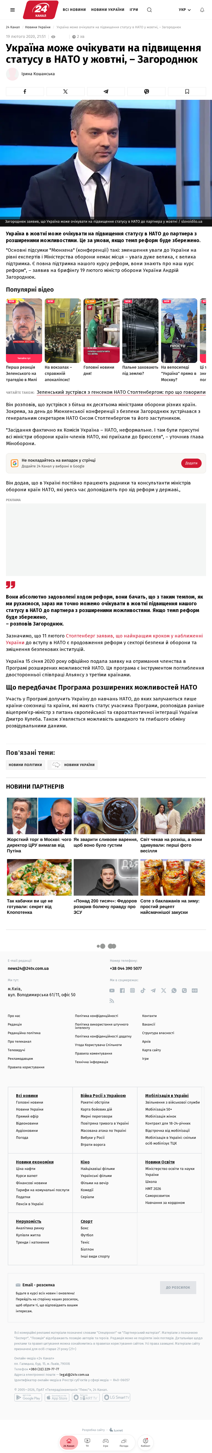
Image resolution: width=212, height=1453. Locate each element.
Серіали (87, 1197)
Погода (22, 1137)
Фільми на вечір (94, 1183)
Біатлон (87, 1249)
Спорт (87, 1221)
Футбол (87, 1235)
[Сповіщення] (202, 9)
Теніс (85, 1242)
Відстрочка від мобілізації (167, 1130)
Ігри (134, 10)
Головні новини (29, 1102)
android (28, 1397)
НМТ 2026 (153, 1189)
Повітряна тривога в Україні (105, 1123)
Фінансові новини (31, 1183)
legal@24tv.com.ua (74, 1375)
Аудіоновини (27, 1130)
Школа (151, 1182)
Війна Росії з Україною (103, 1095)
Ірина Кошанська (38, 74)
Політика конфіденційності (96, 1016)
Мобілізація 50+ (158, 1109)
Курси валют (26, 1176)
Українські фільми (96, 1176)
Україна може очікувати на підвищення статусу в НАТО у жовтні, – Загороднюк (119, 27)
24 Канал (13, 27)
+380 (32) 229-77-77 (44, 1369)
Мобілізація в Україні (167, 1095)
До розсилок (178, 1288)
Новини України (108, 10)
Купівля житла (28, 1235)
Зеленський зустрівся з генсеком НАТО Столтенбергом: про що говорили (121, 392)
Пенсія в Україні (29, 1204)
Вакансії (148, 1024)
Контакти (149, 1016)
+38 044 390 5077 (126, 968)
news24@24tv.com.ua (28, 968)
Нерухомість (28, 1221)
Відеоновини (27, 1123)
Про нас (14, 1016)
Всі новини (74, 10)
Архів (146, 1041)
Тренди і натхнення (32, 1242)
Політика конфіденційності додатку (103, 1036)
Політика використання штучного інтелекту (101, 1026)
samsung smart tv (116, 1397)
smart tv (86, 1397)
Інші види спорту (95, 1256)
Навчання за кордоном (165, 1203)
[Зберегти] (187, 91)
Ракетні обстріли (95, 1102)
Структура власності (158, 1033)
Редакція (15, 1024)
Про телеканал (19, 1041)
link (111, 990)
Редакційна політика (24, 1033)
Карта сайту (151, 1050)
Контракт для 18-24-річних (167, 1123)
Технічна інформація (91, 1062)
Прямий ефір (27, 1116)
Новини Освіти (160, 1162)
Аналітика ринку (30, 1228)
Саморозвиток (157, 1196)
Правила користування (26, 1067)
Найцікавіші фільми (98, 1169)
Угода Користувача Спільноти (98, 1045)
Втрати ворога (93, 1144)
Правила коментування (93, 1053)
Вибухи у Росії (92, 1137)
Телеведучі (16, 1050)
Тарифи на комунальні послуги (42, 1190)
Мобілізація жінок (160, 1116)
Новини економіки (35, 1162)
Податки (23, 1197)
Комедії (87, 1190)
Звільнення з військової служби (172, 1102)
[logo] (40, 10)
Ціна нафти (25, 1169)
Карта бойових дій (96, 1109)
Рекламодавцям (20, 1059)
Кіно (85, 1162)
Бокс (84, 1228)
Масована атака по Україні (103, 1130)
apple (57, 1397)
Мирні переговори (96, 1116)
